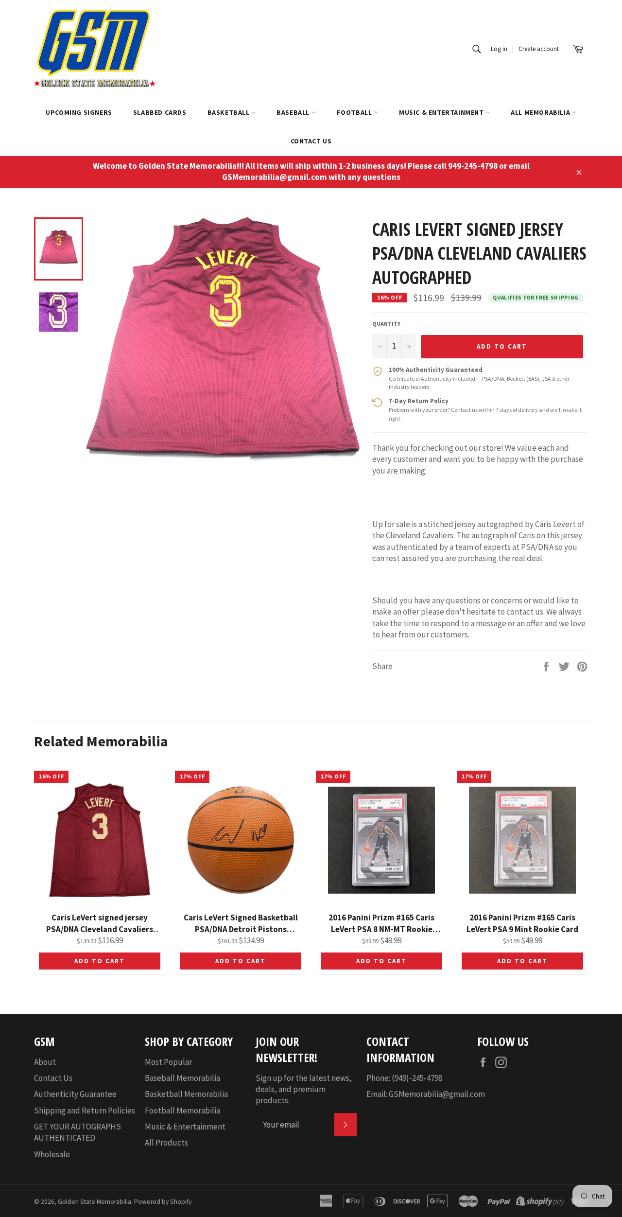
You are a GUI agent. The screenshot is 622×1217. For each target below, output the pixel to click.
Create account (538, 49)
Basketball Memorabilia (186, 1094)
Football (355, 112)
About (45, 1062)
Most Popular (168, 1062)
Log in (499, 49)
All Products (166, 1142)
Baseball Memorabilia (182, 1078)
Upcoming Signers (79, 112)
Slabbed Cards (160, 112)
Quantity (386, 323)
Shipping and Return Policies (84, 1110)
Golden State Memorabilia (94, 1202)
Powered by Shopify (162, 1202)
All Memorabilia (541, 112)
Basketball (229, 112)
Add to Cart (99, 961)
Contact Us (311, 141)
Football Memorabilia (182, 1110)
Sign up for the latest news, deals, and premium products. (304, 1089)
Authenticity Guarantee (75, 1094)
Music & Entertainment (442, 112)
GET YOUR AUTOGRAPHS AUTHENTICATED (77, 1132)
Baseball (293, 112)
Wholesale (52, 1154)
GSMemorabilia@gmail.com (437, 1094)
